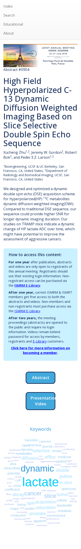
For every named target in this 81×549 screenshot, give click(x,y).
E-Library (40, 341)
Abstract (40, 377)
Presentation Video (42, 400)
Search (9, 15)
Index (8, 6)
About (8, 33)
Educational (13, 24)
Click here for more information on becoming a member (40, 350)
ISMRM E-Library (27, 285)
